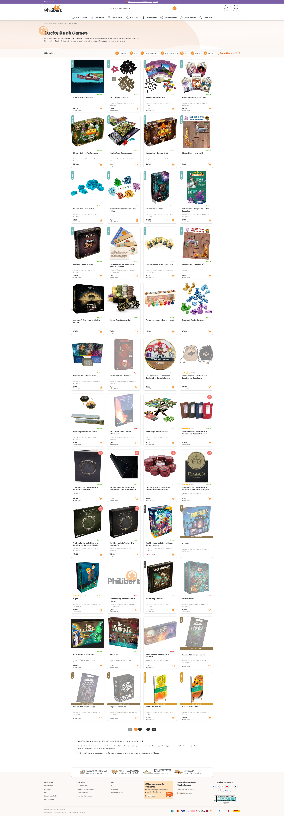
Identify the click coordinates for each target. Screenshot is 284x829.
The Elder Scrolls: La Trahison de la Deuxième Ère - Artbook (85, 488)
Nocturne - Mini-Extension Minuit (84, 376)
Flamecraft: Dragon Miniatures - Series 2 (160, 320)
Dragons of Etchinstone (118, 707)
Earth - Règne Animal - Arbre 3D (157, 432)
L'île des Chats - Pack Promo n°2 (193, 264)
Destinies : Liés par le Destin (83, 264)
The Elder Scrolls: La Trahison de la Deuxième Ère (122, 544)
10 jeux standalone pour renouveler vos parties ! (143, 2)
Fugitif (75, 599)
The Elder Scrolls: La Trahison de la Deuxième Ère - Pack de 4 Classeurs (194, 433)
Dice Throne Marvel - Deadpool (120, 376)
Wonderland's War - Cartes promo (194, 97)
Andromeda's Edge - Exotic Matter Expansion (158, 655)
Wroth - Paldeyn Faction (190, 706)
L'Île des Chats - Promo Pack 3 (192, 153)
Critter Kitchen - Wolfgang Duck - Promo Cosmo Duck (196, 210)
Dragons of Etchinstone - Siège (84, 707)
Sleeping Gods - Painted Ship (83, 97)
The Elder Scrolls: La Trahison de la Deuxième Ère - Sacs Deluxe (194, 377)
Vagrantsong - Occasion (154, 599)
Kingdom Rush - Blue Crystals (83, 209)
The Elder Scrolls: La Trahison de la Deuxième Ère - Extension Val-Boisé (85, 544)
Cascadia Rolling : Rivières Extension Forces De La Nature (122, 265)
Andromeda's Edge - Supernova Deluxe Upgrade (86, 321)
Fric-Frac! (185, 543)
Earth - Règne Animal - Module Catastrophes (120, 433)
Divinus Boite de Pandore (154, 209)
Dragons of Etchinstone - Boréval (193, 655)
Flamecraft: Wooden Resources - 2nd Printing (123, 210)
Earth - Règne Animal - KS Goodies (85, 432)
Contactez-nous (49, 2)
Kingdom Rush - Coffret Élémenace (85, 153)
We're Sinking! (114, 654)
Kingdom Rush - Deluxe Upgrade (121, 153)
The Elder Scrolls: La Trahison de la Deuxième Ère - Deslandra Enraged (158, 377)
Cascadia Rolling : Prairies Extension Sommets (122, 600)
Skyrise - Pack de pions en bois (120, 320)
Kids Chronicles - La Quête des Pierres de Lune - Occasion (159, 544)
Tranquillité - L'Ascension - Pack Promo (159, 264)
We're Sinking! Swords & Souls (83, 654)
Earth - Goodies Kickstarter (119, 97)
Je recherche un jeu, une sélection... (121, 8)
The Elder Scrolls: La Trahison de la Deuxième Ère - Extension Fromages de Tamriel (196, 488)
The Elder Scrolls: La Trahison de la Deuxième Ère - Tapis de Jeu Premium (123, 488)
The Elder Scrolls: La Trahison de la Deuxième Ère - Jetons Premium (158, 488)
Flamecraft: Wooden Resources (193, 320)
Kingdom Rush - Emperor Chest (157, 153)
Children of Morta (188, 599)
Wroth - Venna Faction (153, 706)
